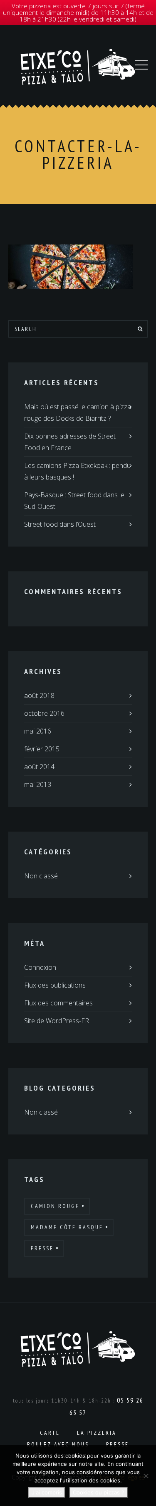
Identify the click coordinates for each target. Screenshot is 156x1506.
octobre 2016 (44, 713)
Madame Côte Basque (67, 1227)
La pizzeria (96, 1432)
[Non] (145, 1476)
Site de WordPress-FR (56, 1020)
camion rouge (55, 1206)
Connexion (40, 967)
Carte (50, 1432)
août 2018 (39, 695)
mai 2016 (37, 731)
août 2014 (39, 766)
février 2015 (41, 748)
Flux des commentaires (58, 1002)
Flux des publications (55, 985)
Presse (42, 1248)
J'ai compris (47, 1492)
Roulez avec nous (58, 1444)
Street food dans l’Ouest (60, 524)
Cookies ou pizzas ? (98, 1492)
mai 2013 (37, 784)
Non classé (41, 875)
